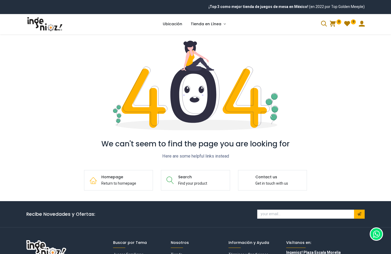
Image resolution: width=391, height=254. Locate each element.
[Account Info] (362, 24)
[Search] (324, 24)
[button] (359, 214)
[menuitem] (172, 24)
